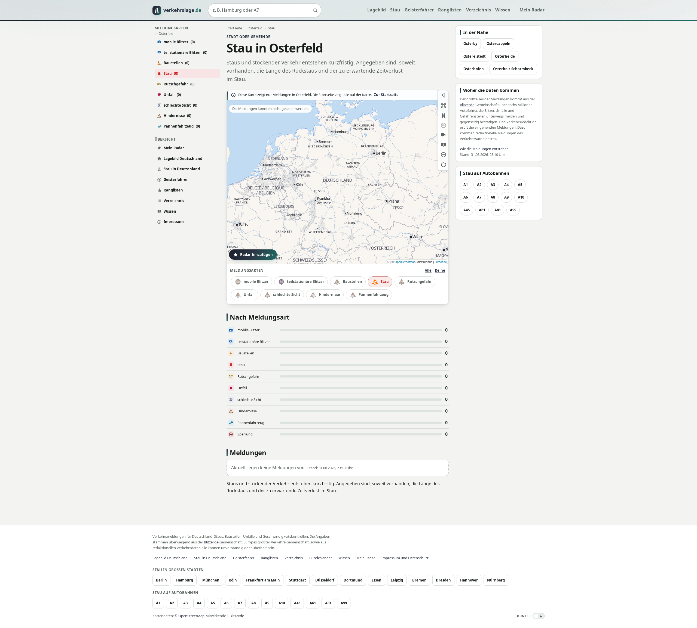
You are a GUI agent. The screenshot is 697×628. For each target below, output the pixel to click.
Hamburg (184, 580)
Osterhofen (473, 68)
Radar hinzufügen (256, 254)
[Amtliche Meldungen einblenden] (443, 145)
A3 (493, 184)
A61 (482, 210)
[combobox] (264, 10)
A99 (513, 210)
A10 (521, 197)
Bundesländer (320, 557)
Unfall (172, 94)
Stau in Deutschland (182, 168)
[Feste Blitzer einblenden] (443, 135)
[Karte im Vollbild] (443, 106)
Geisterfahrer (419, 10)
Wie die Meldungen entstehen (484, 148)
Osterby (470, 43)
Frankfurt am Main (263, 580)
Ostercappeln (498, 43)
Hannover (469, 580)
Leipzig (397, 580)
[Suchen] (315, 10)
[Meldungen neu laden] (443, 164)
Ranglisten (450, 10)
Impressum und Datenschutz (405, 557)
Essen (376, 580)
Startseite (234, 28)
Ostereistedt (474, 56)
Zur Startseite (386, 94)
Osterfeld (254, 28)
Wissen (502, 10)
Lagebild (376, 10)
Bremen (419, 580)
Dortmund (353, 580)
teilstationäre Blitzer (185, 52)
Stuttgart (297, 580)
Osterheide (505, 56)
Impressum (174, 221)
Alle (428, 270)
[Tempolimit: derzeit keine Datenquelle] (443, 125)
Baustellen (176, 62)
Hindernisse (177, 115)
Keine (440, 270)
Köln (233, 580)
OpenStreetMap (405, 261)
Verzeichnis (478, 10)
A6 (465, 197)
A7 (479, 197)
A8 (493, 197)
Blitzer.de (441, 261)
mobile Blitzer (179, 41)
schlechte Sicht (180, 105)
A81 (497, 210)
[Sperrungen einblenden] (443, 155)
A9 (506, 197)
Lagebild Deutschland (183, 158)
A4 (506, 184)
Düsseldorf (324, 580)
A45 (466, 210)
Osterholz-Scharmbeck (513, 68)
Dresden (443, 580)
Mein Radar (532, 10)
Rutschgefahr (179, 84)
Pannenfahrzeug (182, 126)
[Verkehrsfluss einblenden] (443, 115)
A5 (520, 184)
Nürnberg (496, 580)
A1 (465, 184)
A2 (479, 184)
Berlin (161, 580)
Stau (395, 10)
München (210, 580)
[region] (337, 177)
